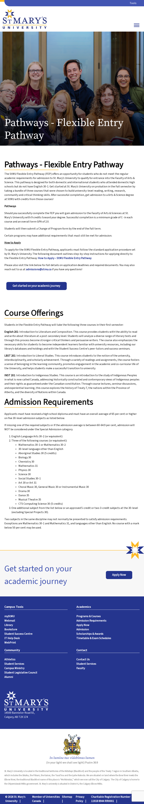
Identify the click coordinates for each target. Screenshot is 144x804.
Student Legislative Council (20, 673)
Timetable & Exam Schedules (93, 638)
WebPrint (10, 642)
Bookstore (10, 629)
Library (8, 625)
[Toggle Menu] (136, 25)
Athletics (9, 659)
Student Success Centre (18, 634)
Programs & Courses (88, 616)
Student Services (14, 664)
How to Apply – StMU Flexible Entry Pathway (64, 258)
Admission (82, 629)
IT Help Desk (12, 638)
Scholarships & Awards (89, 634)
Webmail (9, 621)
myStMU (9, 616)
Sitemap (67, 797)
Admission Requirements (91, 621)
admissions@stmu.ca (38, 269)
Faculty (80, 668)
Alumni (8, 677)
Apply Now (119, 575)
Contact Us (83, 659)
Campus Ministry (14, 668)
